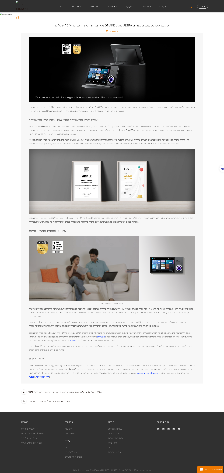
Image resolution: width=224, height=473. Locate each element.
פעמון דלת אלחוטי (29, 438)
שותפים (145, 6)
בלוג (110, 447)
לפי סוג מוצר (70, 433)
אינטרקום (101, 336)
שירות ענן (93, 6)
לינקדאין (45, 376)
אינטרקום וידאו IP (29, 428)
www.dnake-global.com (147, 373)
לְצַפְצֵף (31, 376)
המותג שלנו (113, 433)
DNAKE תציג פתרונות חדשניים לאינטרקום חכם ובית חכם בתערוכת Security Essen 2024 (65, 392)
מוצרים (75, 6)
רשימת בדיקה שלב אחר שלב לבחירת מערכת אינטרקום (49, 401)
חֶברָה (161, 6)
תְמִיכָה (129, 6)
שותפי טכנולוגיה (115, 438)
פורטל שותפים (71, 452)
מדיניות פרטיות (115, 452)
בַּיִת (60, 6)
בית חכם (73, 340)
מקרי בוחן (112, 442)
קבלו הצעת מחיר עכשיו (213, 469)
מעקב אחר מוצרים (73, 456)
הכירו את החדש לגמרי (31, 442)
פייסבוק (39, 376)
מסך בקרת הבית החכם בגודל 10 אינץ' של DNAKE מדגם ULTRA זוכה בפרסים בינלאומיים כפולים (75, 17)
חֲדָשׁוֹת (29, 17)
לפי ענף (68, 428)
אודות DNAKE (115, 428)
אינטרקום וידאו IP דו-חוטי (33, 433)
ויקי (66, 447)
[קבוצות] (221, 168)
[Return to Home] (18, 17)
